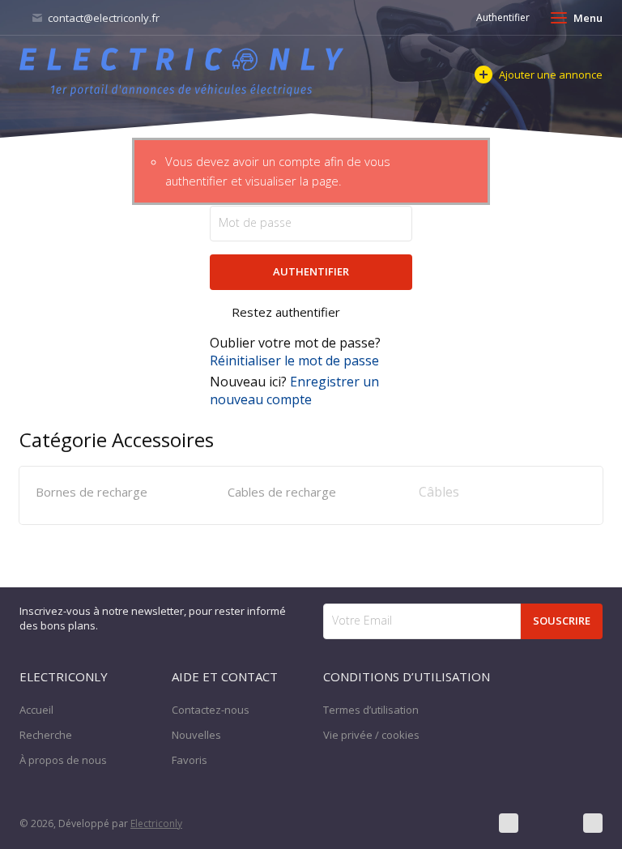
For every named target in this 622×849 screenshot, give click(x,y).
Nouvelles (196, 734)
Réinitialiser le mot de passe (294, 360)
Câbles (439, 492)
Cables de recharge (282, 492)
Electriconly (156, 823)
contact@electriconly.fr (102, 18)
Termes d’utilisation (371, 709)
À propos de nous (63, 760)
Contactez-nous (210, 709)
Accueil (36, 709)
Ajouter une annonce (551, 74)
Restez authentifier (286, 312)
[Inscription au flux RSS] (593, 823)
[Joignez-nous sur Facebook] (508, 823)
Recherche (45, 734)
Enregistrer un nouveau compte (294, 390)
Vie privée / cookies (371, 734)
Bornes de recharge (91, 492)
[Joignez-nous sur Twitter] (550, 823)
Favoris (189, 760)
